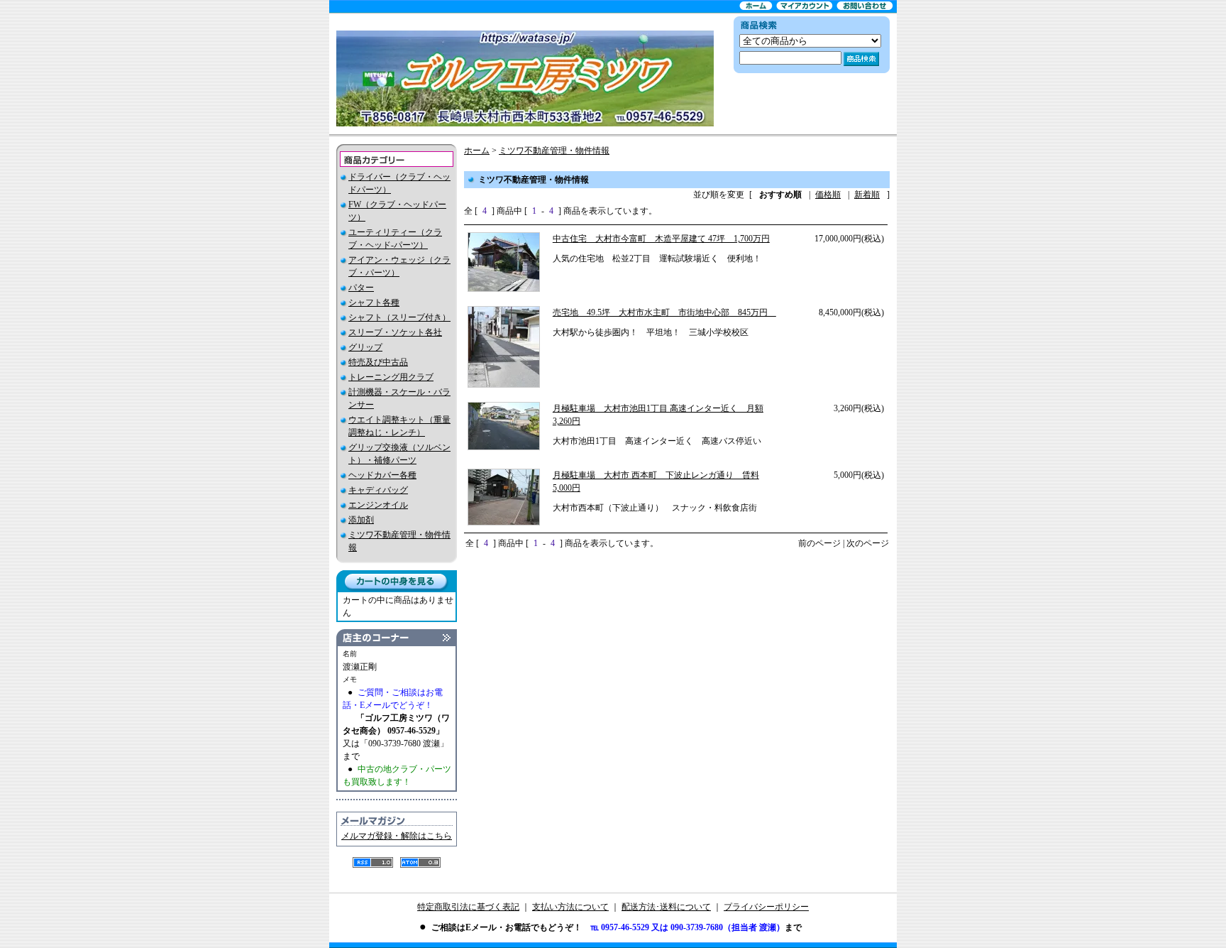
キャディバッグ (378, 490)
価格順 (828, 195)
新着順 (867, 195)
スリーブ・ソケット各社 (395, 332)
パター (361, 288)
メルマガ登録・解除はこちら (396, 836)
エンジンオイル (378, 505)
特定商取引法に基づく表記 (468, 907)
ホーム (477, 151)
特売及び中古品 (378, 362)
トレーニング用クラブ (390, 377)
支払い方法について (570, 907)
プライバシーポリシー (766, 907)
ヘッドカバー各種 (382, 475)
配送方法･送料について (666, 907)
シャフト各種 (373, 302)
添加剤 (361, 520)
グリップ (365, 347)
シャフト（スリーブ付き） (399, 317)
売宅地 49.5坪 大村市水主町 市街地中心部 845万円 (664, 312)
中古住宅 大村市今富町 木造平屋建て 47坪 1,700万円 (661, 239)
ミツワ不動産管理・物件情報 (554, 151)
